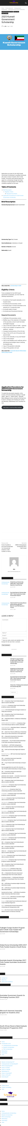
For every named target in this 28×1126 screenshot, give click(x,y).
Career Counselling (6, 1087)
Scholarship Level (9, 8)
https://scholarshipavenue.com (14, 571)
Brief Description (7, 190)
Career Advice (5, 1085)
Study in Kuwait (5, 13)
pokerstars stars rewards (7, 776)
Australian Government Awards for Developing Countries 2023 (12, 996)
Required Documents (11, 193)
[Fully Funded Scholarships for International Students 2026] (14, 2)
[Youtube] (14, 1108)
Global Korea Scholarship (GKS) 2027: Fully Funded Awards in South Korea (16, 583)
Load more (13, 692)
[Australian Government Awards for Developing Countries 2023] (14, 990)
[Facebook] (8, 30)
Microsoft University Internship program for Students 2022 (11, 1012)
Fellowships (4, 1051)
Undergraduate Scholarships (7, 11)
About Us (4, 979)
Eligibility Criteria (9, 191)
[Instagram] (4, 1108)
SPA (5, 26)
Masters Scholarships (8, 1047)
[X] (11, 30)
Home (3, 8)
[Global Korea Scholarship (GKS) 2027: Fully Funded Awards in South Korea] (5, 587)
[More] (22, 30)
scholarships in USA (15, 285)
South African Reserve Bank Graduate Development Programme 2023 (13, 1027)
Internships (4, 1052)
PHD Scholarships (7, 1049)
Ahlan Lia (4, 851)
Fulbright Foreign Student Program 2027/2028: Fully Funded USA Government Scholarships (12, 930)
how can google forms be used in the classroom (12, 767)
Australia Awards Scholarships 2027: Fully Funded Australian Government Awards (18, 594)
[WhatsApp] (18, 30)
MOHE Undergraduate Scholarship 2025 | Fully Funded (20, 546)
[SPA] (3, 26)
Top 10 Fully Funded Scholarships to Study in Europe (14, 768)
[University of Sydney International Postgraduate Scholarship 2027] (5, 686)
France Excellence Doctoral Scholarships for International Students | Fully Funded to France (7, 548)
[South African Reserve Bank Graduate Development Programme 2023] (14, 1021)
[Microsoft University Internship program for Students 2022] (14, 1006)
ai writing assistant (6, 877)
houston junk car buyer (7, 892)
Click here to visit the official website (12, 407)
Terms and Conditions (7, 981)
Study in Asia (16, 11)
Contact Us (4, 978)
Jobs (3, 1054)
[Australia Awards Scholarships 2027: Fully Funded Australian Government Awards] (5, 597)
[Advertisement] (14, 111)
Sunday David (5, 740)
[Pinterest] (15, 30)
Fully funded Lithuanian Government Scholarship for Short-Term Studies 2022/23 (13, 879)
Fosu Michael (5, 745)
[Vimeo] (11, 1108)
